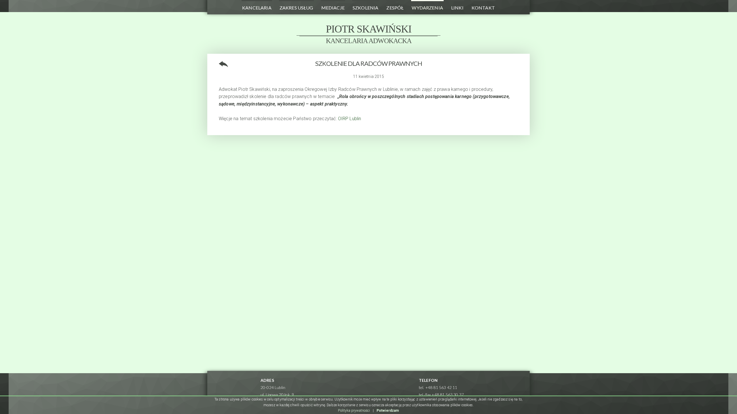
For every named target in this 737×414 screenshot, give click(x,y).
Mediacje (333, 7)
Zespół (395, 7)
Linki (457, 7)
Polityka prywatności (354, 411)
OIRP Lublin (349, 118)
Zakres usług (296, 7)
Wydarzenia (427, 7)
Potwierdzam (388, 411)
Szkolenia (365, 7)
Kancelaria (256, 7)
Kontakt (483, 7)
